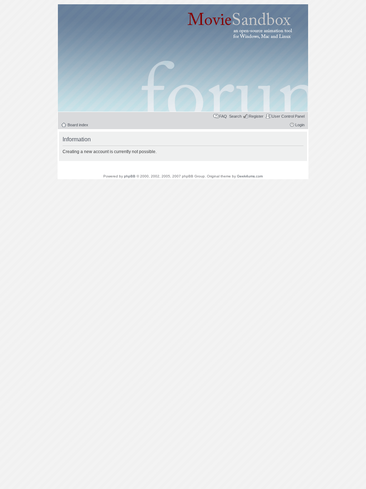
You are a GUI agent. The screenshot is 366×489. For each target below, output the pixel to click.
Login (300, 125)
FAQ (223, 116)
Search (235, 116)
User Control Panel (288, 116)
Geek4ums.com (250, 176)
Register (256, 116)
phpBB (129, 176)
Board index (78, 125)
